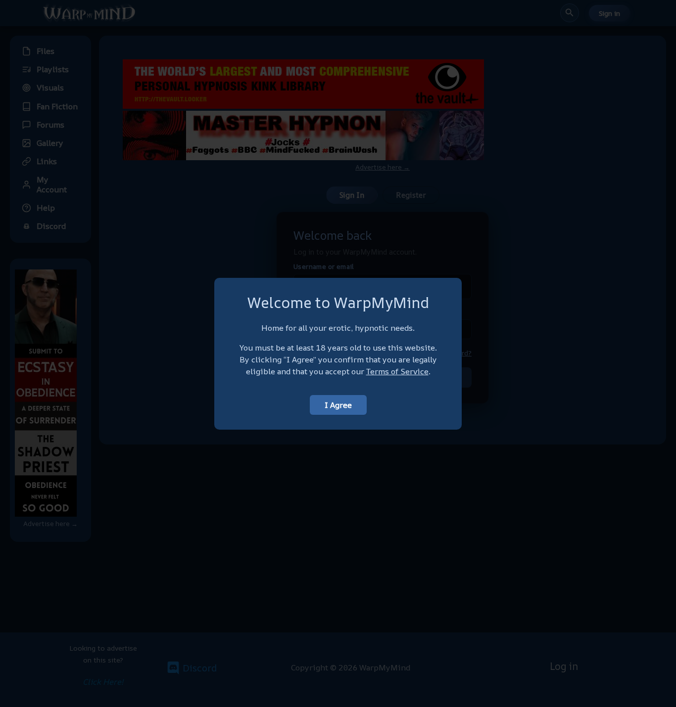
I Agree (338, 404)
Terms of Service (397, 371)
